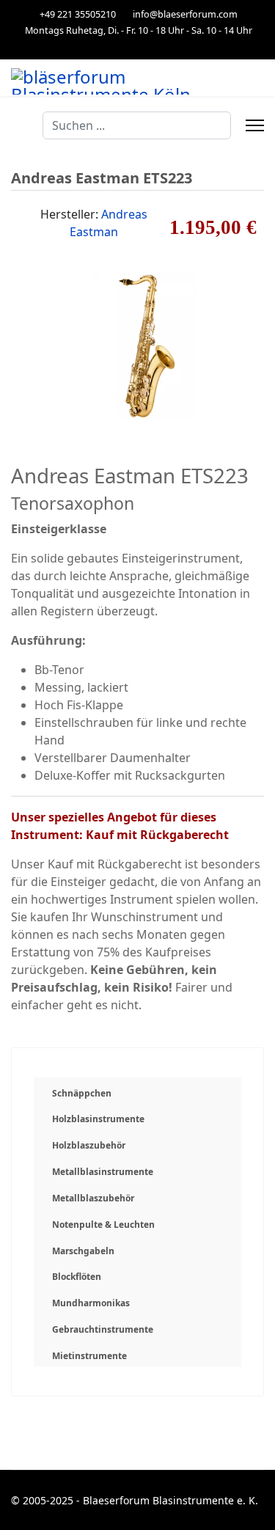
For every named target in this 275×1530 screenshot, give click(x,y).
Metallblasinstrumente (102, 1171)
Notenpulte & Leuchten (103, 1224)
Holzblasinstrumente (98, 1119)
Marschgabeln (83, 1251)
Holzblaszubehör (88, 1145)
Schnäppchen (81, 1093)
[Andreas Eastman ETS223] (138, 345)
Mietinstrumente (89, 1356)
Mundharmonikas (91, 1303)
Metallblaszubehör (93, 1198)
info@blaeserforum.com (185, 14)
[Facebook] (137, 46)
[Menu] (255, 125)
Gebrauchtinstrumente (102, 1329)
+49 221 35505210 (78, 14)
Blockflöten (76, 1276)
